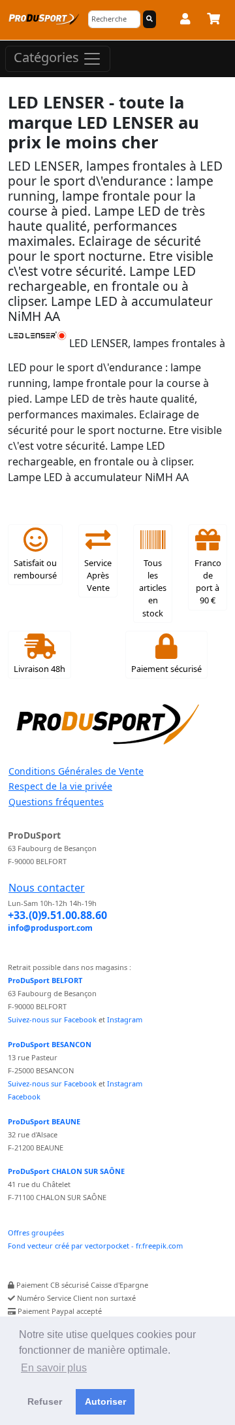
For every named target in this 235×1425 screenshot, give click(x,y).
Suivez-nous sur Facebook (52, 1019)
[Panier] (213, 20)
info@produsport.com (50, 927)
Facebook (24, 1096)
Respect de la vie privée (60, 786)
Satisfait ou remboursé (35, 569)
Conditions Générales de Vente (76, 771)
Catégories (48, 57)
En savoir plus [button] (54, 1367)
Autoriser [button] (105, 1401)
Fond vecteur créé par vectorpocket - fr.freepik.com (95, 1245)
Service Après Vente (98, 575)
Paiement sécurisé (166, 669)
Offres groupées (36, 1232)
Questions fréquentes (56, 802)
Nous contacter (46, 887)
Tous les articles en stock (152, 588)
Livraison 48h (39, 669)
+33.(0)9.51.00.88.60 (57, 915)
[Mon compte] (185, 20)
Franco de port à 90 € (208, 582)
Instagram (124, 1019)
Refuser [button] (44, 1401)
